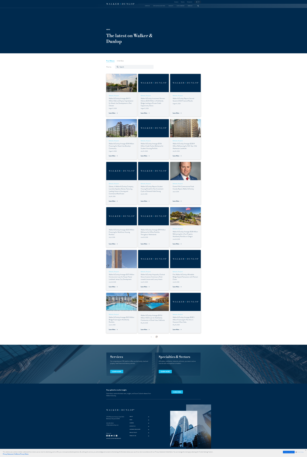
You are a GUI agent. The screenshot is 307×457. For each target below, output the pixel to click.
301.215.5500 (110, 423)
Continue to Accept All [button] (288, 452)
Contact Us (189, 2)
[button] (299, 452)
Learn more (116, 371)
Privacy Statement (8, 454)
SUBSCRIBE (177, 392)
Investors (176, 2)
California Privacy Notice (21, 454)
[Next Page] (156, 337)
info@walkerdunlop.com (112, 425)
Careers (183, 2)
